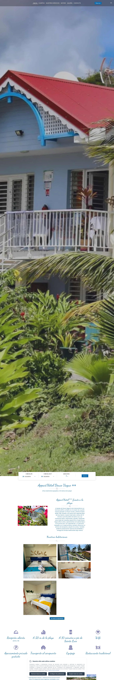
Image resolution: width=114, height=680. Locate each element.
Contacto (77, 3)
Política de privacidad (53, 670)
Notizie (63, 3)
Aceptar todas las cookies (75, 673)
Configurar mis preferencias (57, 673)
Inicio (35, 3)
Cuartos (42, 3)
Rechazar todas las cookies (38, 673)
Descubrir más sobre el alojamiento (40, 562)
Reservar (98, 3)
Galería (69, 3)
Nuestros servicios (52, 3)
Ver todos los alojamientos (57, 618)
